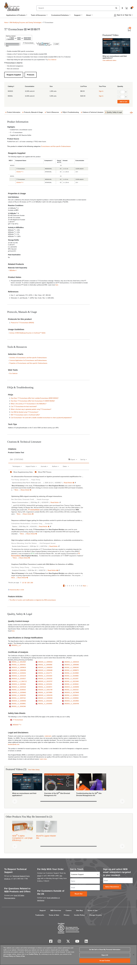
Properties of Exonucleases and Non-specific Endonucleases (28, 363)
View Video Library (34, 769)
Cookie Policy (79, 915)
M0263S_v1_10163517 (19, 678)
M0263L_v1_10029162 (19, 665)
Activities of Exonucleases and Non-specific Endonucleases (28, 357)
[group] (68, 785)
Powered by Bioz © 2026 (16, 590)
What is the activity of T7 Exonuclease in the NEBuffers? (28, 404)
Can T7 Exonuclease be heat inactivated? (24, 406)
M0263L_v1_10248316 (19, 690)
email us (7, 879)
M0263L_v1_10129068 (72, 673)
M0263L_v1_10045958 (45, 665)
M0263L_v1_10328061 (19, 703)
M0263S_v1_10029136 (72, 662)
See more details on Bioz (81, 589)
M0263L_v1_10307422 (19, 698)
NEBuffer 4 (12, 270)
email (39, 876)
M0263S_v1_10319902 (72, 701)
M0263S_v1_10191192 (45, 678)
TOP (131, 113)
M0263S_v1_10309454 (19, 701)
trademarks (48, 736)
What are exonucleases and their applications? (115, 57)
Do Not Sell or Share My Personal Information (104, 949)
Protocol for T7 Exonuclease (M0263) (22, 322)
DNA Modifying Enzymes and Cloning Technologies (25, 22)
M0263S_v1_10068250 (45, 667)
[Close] (133, 954)
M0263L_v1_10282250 (19, 695)
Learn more (43, 759)
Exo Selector (52, 59)
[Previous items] (14, 801)
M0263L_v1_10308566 (72, 698)
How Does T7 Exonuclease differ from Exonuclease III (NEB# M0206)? (33, 401)
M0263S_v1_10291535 (45, 695)
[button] (116, 8)
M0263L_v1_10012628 (19, 662)
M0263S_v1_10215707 (45, 681)
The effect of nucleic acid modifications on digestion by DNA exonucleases (32, 600)
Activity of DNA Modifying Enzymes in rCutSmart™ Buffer (27, 333)
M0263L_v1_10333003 (45, 703)
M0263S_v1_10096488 (45, 670)
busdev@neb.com (13, 744)
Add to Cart (123, 101)
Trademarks (39, 915)
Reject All (105, 955)
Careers (68, 910)
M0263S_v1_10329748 (72, 703)
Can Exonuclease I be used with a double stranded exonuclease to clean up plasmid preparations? (41, 417)
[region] (68, 955)
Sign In (101, 91)
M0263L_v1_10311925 (45, 701)
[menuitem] (16, 16)
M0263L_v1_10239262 (72, 684)
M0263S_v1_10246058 (72, 687)
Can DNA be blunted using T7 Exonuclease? (24, 412)
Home (6, 22)
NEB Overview (55, 910)
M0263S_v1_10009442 (45, 662)
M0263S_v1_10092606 (19, 670)
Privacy (66, 915)
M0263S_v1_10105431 (19, 673)
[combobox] (75, 8)
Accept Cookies (105, 960)
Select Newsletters (112, 887)
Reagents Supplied (14, 75)
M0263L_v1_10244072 (45, 687)
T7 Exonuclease (18, 720)
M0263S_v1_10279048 (72, 692)
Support (43, 910)
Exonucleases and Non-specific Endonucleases (56, 146)
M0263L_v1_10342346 (19, 706)
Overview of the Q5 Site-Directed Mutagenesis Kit (57, 794)
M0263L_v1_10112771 (45, 673)
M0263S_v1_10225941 (19, 684)
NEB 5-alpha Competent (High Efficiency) (22, 837)
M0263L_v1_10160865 (72, 676)
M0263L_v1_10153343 (45, 676)
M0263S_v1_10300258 (45, 698)
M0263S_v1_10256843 (19, 692)
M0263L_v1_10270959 (45, 692)
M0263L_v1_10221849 (72, 681)
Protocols (30, 75)
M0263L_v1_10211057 (71, 678)
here (56, 285)
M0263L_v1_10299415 (72, 695)
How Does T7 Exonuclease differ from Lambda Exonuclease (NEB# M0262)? (34, 398)
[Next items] (122, 801)
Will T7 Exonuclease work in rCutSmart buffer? (25, 415)
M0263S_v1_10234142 (19, 687)
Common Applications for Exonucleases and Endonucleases (28, 360)
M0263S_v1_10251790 (45, 690)
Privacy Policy (8, 956)
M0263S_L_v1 (16, 645)
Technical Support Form (21, 876)
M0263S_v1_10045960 (72, 665)
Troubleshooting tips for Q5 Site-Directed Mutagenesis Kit (89, 794)
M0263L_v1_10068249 (72, 667)
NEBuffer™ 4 (19, 171)
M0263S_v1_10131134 (19, 676)
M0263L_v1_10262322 (72, 690)
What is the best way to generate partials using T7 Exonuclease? (31, 409)
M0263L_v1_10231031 (45, 684)
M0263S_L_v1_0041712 (19, 681)
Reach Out (79, 894)
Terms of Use (93, 910)
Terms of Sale (54, 915)
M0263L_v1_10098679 (72, 670)
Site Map (79, 910)
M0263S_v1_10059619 (19, 667)
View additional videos (109, 60)
